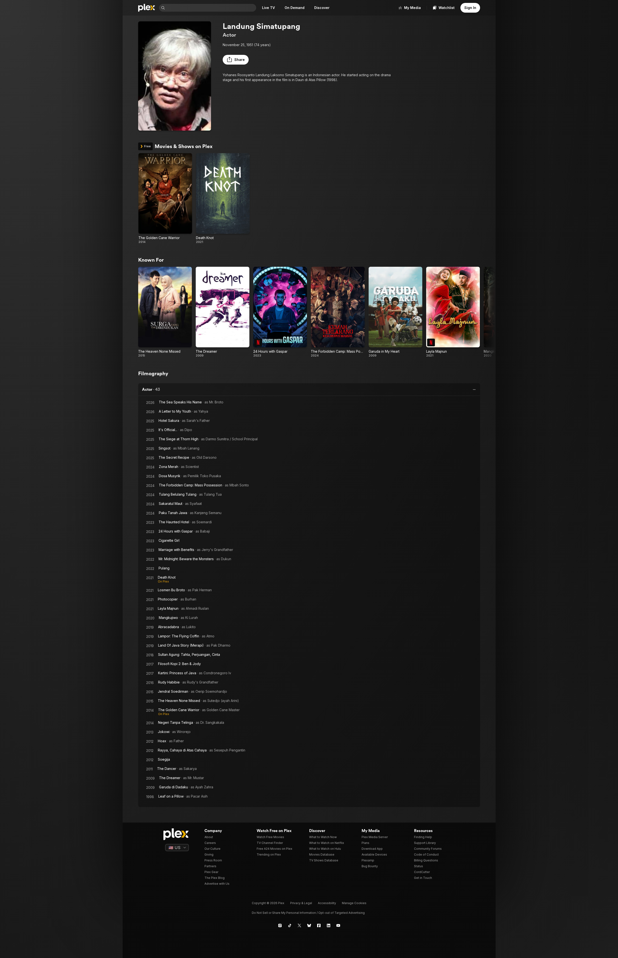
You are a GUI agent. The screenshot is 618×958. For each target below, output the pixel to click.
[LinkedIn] (328, 925)
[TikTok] (290, 925)
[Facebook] (319, 925)
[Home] (146, 8)
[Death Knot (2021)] (223, 198)
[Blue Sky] (309, 925)
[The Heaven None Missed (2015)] (165, 312)
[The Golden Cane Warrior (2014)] (165, 198)
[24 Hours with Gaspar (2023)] (280, 312)
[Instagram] (280, 925)
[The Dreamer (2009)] (222, 312)
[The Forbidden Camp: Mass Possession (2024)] (337, 312)
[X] (299, 925)
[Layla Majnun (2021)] (453, 312)
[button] (236, 60)
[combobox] (211, 8)
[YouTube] (338, 925)
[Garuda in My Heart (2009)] (395, 312)
